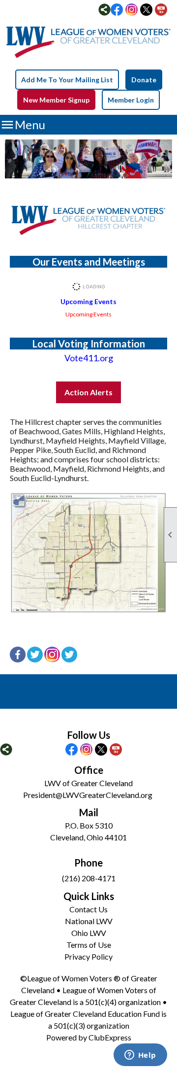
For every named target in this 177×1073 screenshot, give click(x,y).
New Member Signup (56, 100)
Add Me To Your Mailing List (67, 79)
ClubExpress (109, 1037)
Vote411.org (88, 357)
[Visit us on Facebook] (117, 10)
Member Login (131, 100)
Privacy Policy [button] (88, 956)
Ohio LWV (88, 932)
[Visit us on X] (146, 10)
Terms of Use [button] (88, 944)
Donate (143, 79)
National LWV (89, 921)
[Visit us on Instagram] (131, 10)
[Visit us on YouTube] (161, 10)
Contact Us (88, 909)
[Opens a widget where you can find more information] (140, 1055)
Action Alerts (88, 392)
